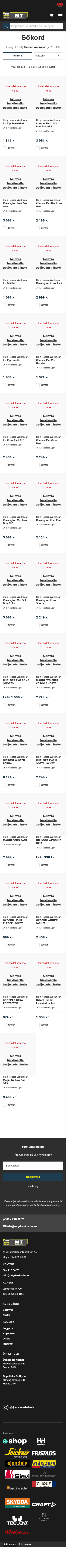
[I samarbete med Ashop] (15, 1443)
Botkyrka (8, 1310)
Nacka (6, 1315)
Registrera (33, 1177)
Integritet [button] (8, 1344)
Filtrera (17, 56)
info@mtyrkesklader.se (21, 1226)
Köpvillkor (9, 1334)
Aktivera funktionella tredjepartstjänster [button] (15, 103)
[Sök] (6, 26)
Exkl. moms (25, 1544)
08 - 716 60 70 (15, 1219)
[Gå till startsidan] (15, 15)
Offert (6, 1339)
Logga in (8, 1328)
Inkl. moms (9, 1544)
